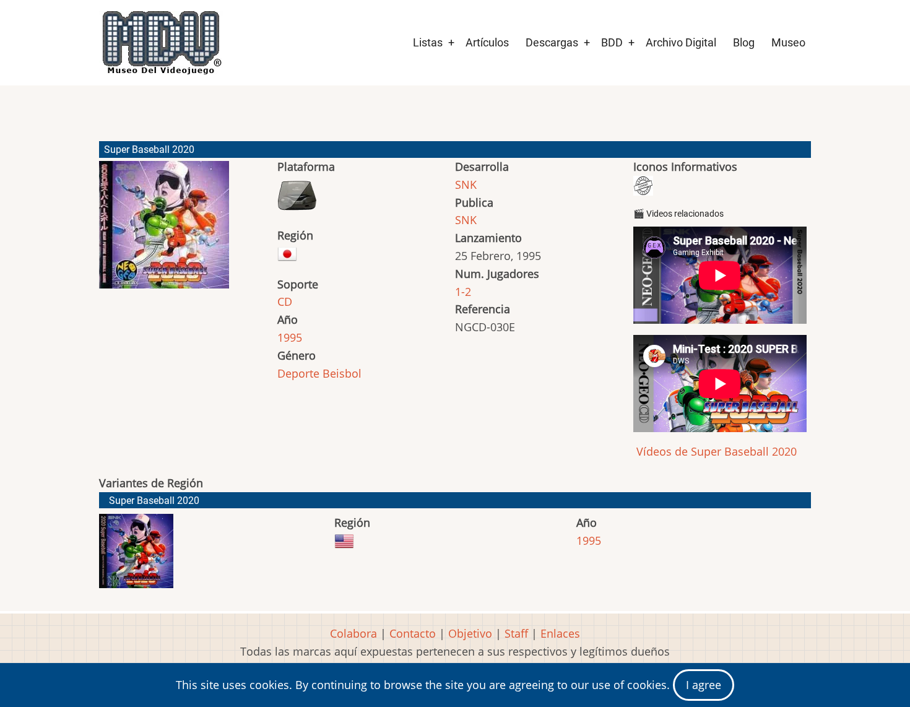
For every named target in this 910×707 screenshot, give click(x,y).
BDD (612, 42)
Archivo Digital (681, 42)
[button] (164, 230)
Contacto (412, 633)
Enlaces (560, 633)
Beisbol (342, 373)
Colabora (353, 633)
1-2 (463, 291)
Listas (428, 42)
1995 (289, 337)
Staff (516, 633)
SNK (466, 184)
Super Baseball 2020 (154, 500)
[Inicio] (161, 42)
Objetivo (470, 633)
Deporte (298, 373)
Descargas (552, 42)
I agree (703, 684)
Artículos (487, 42)
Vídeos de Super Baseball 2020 (715, 451)
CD (284, 301)
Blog (744, 42)
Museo (788, 42)
